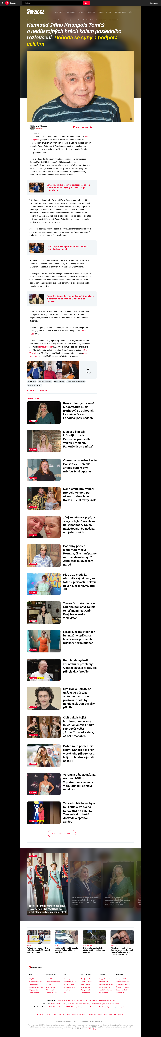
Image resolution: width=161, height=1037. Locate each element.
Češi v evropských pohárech (106, 1000)
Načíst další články (61, 833)
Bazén (53, 1004)
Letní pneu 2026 (121, 979)
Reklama (47, 1014)
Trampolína (71, 1004)
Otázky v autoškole (121, 990)
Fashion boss (120, 12)
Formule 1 (67, 990)
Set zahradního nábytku (98, 1004)
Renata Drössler (45, 347)
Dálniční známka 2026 (123, 981)
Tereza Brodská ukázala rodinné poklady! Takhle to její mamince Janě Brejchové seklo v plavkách (79, 611)
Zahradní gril (110, 1004)
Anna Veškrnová (41, 126)
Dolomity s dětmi (104, 993)
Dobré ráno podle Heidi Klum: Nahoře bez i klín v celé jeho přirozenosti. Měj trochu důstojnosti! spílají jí (79, 753)
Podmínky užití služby (78, 1014)
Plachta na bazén (61, 1004)
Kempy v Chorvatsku (105, 979)
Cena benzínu (92, 1000)
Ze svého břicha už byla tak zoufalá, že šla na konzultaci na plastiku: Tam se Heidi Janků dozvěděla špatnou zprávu (79, 812)
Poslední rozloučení (45, 381)
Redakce (55, 1014)
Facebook (40, 1014)
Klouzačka (86, 1004)
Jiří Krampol (32, 381)
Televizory (102, 1007)
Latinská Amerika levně (105, 990)
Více (131, 12)
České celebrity (59, 381)
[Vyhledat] (86, 3)
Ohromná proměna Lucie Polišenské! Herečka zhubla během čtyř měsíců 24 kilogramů (80, 466)
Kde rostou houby (81, 1000)
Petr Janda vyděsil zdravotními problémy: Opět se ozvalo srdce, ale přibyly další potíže (80, 666)
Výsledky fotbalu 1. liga (70, 981)
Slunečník (79, 1004)
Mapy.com (60, 1000)
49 (93, 127)
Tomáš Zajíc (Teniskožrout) (76, 381)
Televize (91, 12)
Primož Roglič (50, 990)
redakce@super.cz (93, 1029)
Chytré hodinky (110, 1007)
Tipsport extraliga (69, 984)
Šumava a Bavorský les (106, 984)
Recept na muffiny (86, 981)
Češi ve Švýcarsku (104, 987)
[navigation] (2, 3)
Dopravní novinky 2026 (123, 984)
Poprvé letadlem (103, 981)
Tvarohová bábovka (87, 987)
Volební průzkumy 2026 (36, 981)
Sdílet (86, 127)
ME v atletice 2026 (69, 987)
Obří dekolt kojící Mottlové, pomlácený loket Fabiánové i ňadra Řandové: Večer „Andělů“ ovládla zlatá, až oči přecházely (78, 727)
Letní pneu (85, 1007)
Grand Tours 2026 (51, 993)
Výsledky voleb (33, 984)
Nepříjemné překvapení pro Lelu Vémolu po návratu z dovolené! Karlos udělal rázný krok (79, 494)
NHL (65, 993)
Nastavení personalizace (116, 1014)
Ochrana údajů (91, 1014)
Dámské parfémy (76, 1007)
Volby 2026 (32, 979)
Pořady (81, 12)
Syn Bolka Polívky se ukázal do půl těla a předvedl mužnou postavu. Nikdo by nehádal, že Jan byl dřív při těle (79, 698)
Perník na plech (85, 993)
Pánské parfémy (121, 1007)
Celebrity (60, 12)
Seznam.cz (154, 3)
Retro (101, 12)
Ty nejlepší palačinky (87, 979)
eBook (78, 127)
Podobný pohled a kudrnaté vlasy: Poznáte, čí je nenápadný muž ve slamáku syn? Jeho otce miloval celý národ (80, 555)
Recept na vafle (85, 990)
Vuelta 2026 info (51, 979)
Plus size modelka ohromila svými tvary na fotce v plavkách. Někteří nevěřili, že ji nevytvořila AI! (79, 582)
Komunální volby (34, 993)
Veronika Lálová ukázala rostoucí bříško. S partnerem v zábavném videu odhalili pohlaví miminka (79, 782)
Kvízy (108, 12)
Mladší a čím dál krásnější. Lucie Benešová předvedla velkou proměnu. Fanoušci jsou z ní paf (78, 439)
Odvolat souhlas (102, 1014)
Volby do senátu (33, 990)
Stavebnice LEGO (64, 1007)
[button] (80, 86)
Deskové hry (94, 1007)
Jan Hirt (48, 984)
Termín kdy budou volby (36, 987)
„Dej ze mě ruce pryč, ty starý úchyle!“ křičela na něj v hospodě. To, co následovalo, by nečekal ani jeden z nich (79, 525)
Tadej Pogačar (50, 987)
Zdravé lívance (85, 984)
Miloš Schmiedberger (34, 385)
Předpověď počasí (69, 1000)
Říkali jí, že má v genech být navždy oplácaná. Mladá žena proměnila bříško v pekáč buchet (79, 637)
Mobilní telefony (53, 1007)
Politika (71, 12)
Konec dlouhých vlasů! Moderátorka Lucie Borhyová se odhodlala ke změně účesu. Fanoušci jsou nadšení (78, 411)
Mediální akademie (65, 1014)
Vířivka (117, 1004)
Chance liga (67, 979)
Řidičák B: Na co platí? (123, 987)
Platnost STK (120, 993)
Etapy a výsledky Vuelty (53, 981)
